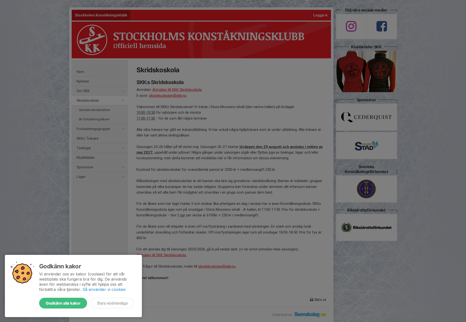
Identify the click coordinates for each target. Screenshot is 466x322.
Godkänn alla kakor (63, 303)
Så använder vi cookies (104, 289)
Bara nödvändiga (112, 303)
